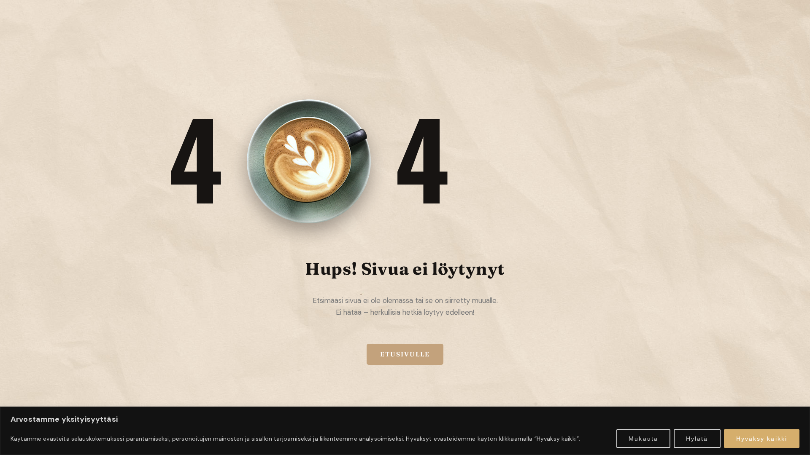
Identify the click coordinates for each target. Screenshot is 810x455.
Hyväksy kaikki (761, 438)
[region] (405, 431)
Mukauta (643, 438)
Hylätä (697, 438)
